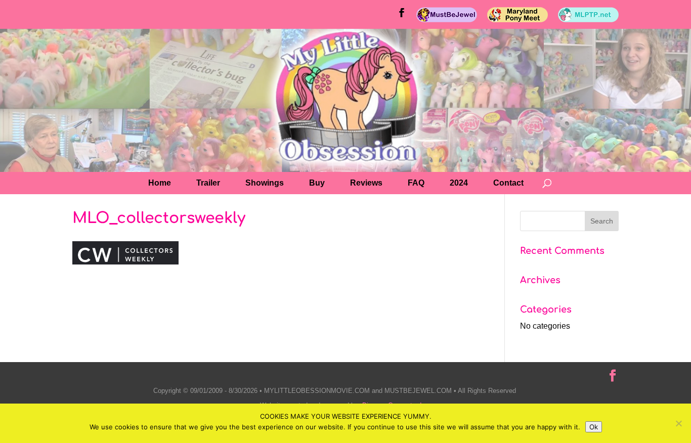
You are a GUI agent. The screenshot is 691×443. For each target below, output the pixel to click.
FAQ (416, 183)
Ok (593, 427)
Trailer (208, 183)
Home (159, 183)
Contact (508, 183)
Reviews (366, 183)
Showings (264, 183)
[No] (678, 423)
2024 (459, 183)
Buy (317, 183)
